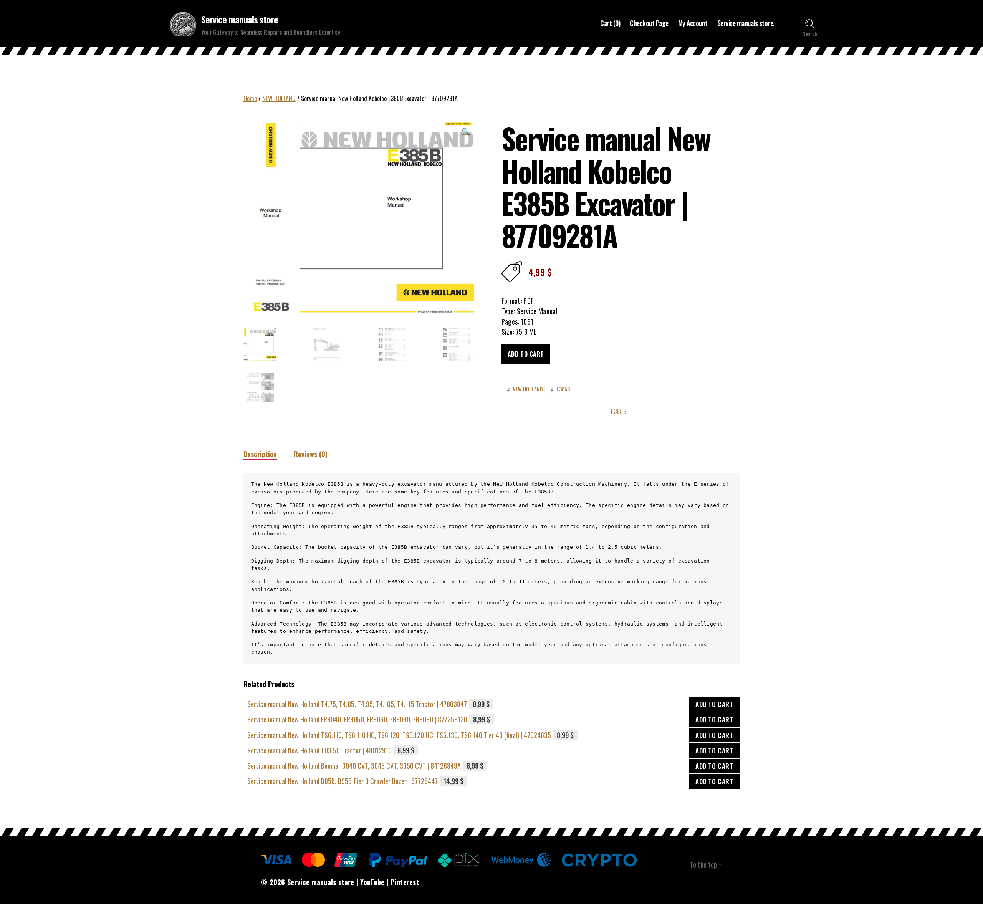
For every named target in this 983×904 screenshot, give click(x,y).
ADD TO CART (714, 704)
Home (250, 98)
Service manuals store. (745, 23)
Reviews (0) (311, 454)
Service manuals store (239, 19)
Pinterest (405, 882)
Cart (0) (610, 23)
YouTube (372, 882)
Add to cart (526, 354)
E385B (559, 389)
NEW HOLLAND (279, 98)
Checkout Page (649, 23)
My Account (693, 23)
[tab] (260, 454)
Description (260, 454)
